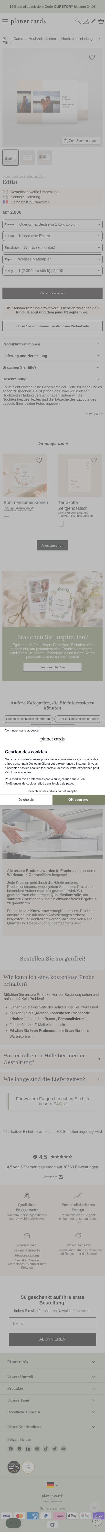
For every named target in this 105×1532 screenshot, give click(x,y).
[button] (13, 1523)
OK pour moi (78, 799)
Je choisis (26, 799)
